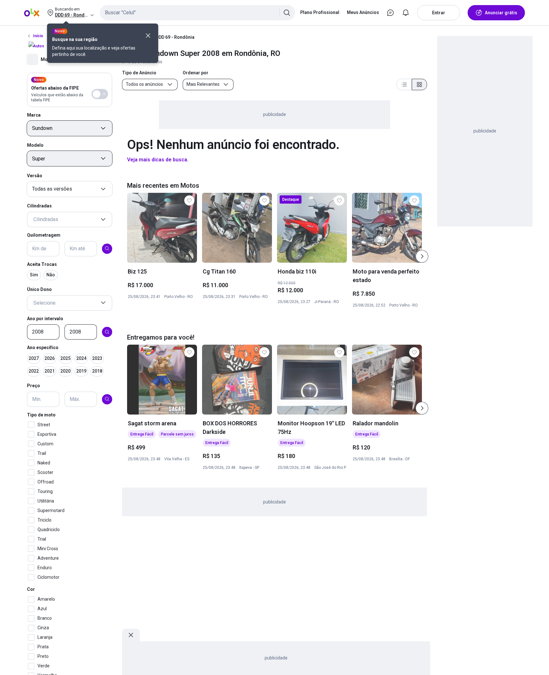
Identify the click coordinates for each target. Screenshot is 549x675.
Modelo (35, 145)
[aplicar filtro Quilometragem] (107, 248)
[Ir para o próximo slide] (422, 256)
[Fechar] (148, 36)
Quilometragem (43, 235)
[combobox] (197, 12)
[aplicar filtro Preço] (107, 399)
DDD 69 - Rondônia (175, 37)
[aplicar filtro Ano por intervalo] (107, 332)
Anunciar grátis (501, 12)
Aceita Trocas (42, 264)
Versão (34, 175)
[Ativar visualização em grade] (419, 84)
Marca (34, 114)
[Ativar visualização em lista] (404, 84)
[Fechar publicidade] (131, 635)
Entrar (438, 12)
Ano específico (42, 347)
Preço (33, 385)
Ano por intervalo (45, 318)
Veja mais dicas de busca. (157, 160)
